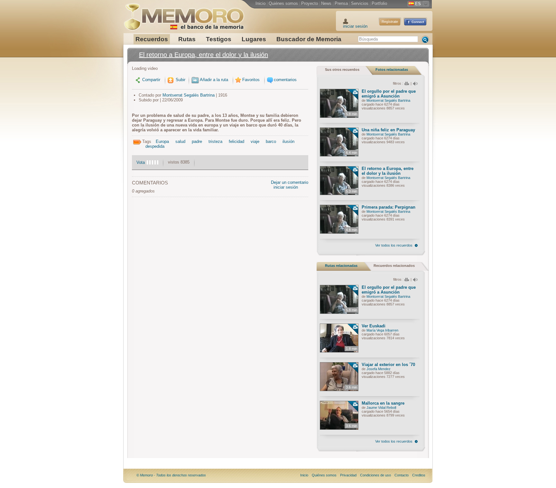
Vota (140, 162)
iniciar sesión (355, 26)
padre (197, 141)
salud (180, 141)
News (326, 3)
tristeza (215, 141)
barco (271, 141)
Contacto (401, 475)
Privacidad (348, 475)
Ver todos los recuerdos (393, 245)
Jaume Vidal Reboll (381, 407)
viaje (255, 141)
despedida (154, 146)
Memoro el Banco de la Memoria (184, 14)
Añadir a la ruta (214, 79)
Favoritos (251, 79)
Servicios (359, 3)
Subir (179, 79)
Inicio (260, 3)
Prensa (341, 3)
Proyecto (309, 3)
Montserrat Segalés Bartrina (188, 95)
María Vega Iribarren (382, 330)
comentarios (285, 79)
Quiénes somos (283, 3)
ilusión (288, 141)
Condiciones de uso (375, 475)
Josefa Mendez (378, 369)
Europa (162, 141)
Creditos (418, 475)
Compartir (151, 79)
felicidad (236, 141)
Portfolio (379, 3)
